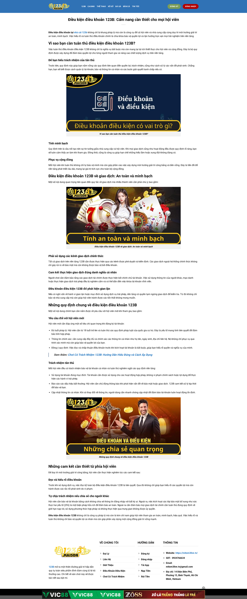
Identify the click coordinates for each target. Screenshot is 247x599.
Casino (91, 6)
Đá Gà (118, 6)
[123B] (62, 6)
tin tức (136, 6)
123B (51, 566)
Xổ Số (110, 6)
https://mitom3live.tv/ (187, 553)
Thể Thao (101, 6)
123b (83, 6)
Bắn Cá (126, 6)
